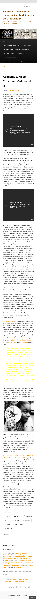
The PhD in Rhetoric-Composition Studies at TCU (16, 49)
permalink (18, 567)
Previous (6, 67)
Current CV (28, 61)
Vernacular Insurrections (9, 57)
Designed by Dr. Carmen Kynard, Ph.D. (18, 595)
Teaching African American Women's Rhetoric (19, 557)
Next (32, 67)
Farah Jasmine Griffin (25, 560)
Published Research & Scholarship (12, 61)
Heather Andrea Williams (10, 562)
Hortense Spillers (8, 321)
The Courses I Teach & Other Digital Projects (15, 53)
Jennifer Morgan (23, 342)
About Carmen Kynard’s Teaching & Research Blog (17, 45)
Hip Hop (19, 562)
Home (5, 41)
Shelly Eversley (11, 342)
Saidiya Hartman (17, 340)
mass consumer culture (19, 564)
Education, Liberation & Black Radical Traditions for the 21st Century (18, 15)
